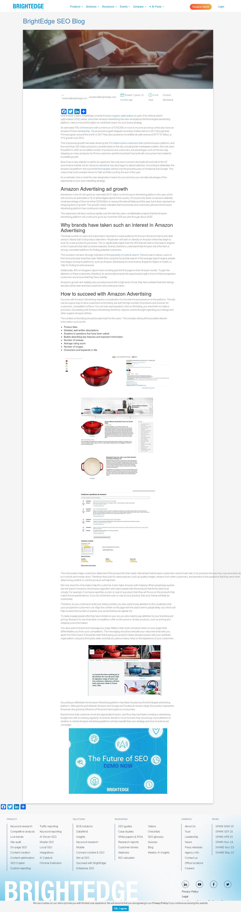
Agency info (192, 852)
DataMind (82, 831)
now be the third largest (98, 169)
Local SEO (46, 847)
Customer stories (128, 847)
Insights (80, 836)
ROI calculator (126, 857)
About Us (190, 826)
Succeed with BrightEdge (91, 863)
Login (221, 6)
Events (124, 6)
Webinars (123, 852)
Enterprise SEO (85, 868)
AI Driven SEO (48, 836)
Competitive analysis (22, 831)
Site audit (15, 842)
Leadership (191, 836)
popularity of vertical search (124, 255)
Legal (185, 896)
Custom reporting (20, 868)
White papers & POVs (130, 836)
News (188, 842)
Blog (150, 847)
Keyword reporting (50, 831)
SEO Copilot (17, 863)
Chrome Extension (51, 863)
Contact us (191, 857)
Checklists (154, 831)
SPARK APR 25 (224, 836)
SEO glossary (156, 836)
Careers (189, 868)
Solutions (91, 6)
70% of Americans (84, 127)
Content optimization (22, 857)
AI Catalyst (46, 857)
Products (75, 6)
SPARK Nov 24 (224, 842)
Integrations (47, 852)
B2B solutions (84, 826)
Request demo (200, 6)
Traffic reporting (49, 826)
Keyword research (21, 826)
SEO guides (125, 826)
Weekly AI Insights (159, 852)
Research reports (128, 842)
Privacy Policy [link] (160, 903)
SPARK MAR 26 (224, 826)
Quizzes (152, 842)
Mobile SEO (47, 842)
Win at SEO (82, 857)
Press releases (193, 847)
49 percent (112, 239)
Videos (152, 826)
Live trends (16, 836)
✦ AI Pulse (155, 6)
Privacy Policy (190, 891)
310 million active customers (123, 143)
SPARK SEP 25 (224, 831)
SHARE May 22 (224, 852)
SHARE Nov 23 (224, 847)
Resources (108, 6)
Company (138, 6)
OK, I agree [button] (120, 908)
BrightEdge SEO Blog (54, 20)
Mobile (80, 847)
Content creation (20, 852)
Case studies (126, 831)
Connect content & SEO (90, 852)
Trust (187, 831)
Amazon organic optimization (118, 115)
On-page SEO (18, 847)
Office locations (194, 863)
